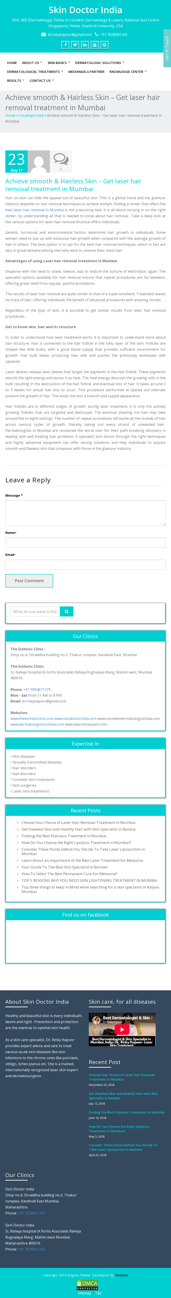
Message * (14, 495)
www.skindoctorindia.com (75, 718)
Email (10, 555)
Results (14, 80)
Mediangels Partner (86, 71)
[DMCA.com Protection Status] (86, 1284)
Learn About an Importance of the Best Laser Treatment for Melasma (82, 860)
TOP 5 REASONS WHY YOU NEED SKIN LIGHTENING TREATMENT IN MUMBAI (89, 880)
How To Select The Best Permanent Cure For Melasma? (69, 874)
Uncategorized (31, 115)
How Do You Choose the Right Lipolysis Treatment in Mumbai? (76, 842)
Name (10, 532)
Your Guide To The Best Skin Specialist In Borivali (65, 867)
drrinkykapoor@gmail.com (70, 34)
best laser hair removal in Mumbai (34, 209)
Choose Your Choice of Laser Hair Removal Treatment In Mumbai (79, 822)
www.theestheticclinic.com (31, 718)
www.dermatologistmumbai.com (37, 724)
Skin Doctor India (85, 10)
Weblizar (121, 1275)
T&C (98, 1293)
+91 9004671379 (37, 689)
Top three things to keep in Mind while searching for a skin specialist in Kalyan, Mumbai (91, 889)
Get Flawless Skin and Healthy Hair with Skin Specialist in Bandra (79, 829)
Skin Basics (57, 62)
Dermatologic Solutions (98, 62)
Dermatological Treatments (33, 71)
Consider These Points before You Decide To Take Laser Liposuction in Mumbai (83, 851)
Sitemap (84, 1293)
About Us (30, 62)
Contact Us (40, 80)
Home (12, 62)
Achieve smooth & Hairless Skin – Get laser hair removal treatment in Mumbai (73, 185)
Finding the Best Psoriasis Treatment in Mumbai (64, 836)
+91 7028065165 (113, 34)
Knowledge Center (126, 71)
